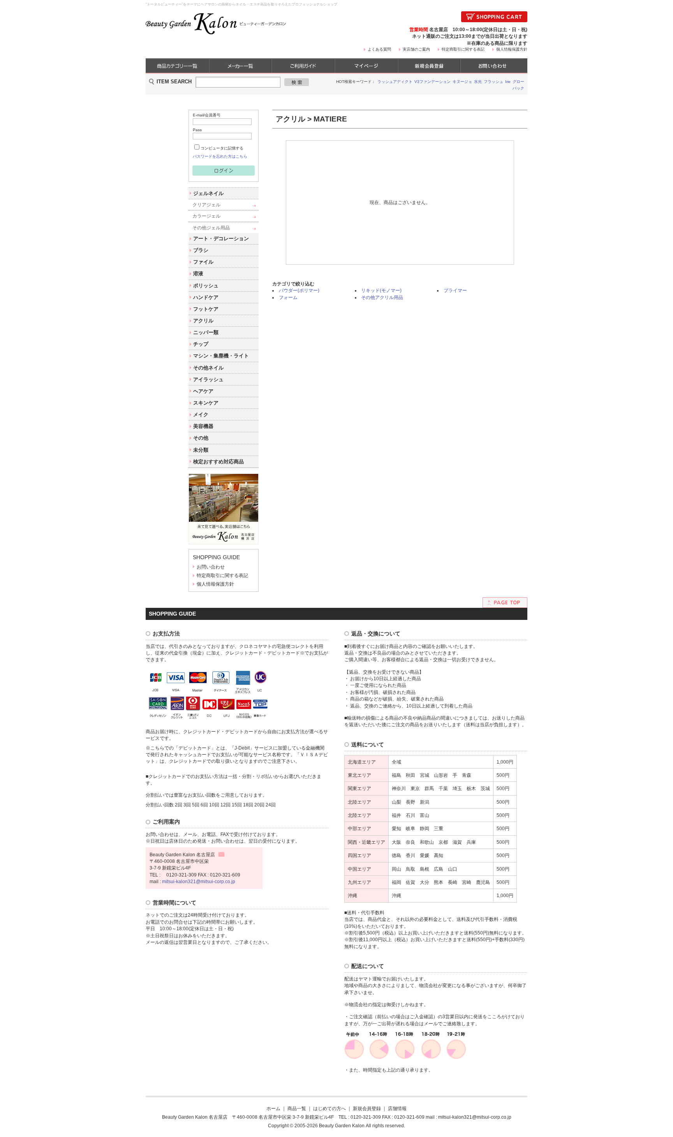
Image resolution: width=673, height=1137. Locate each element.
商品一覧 (296, 1108)
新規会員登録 (367, 1108)
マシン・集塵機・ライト (221, 356)
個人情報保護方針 (511, 49)
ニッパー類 (205, 332)
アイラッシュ (208, 379)
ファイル (203, 262)
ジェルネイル (208, 193)
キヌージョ (462, 81)
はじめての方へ (329, 1108)
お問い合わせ (211, 566)
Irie (508, 81)
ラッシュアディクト (394, 81)
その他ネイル (208, 368)
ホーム (273, 1108)
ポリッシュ (205, 286)
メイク (200, 414)
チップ (200, 344)
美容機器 (203, 426)
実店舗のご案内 (416, 49)
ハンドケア (205, 297)
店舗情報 (397, 1108)
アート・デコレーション (221, 238)
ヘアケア (203, 391)
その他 (200, 438)
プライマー (455, 290)
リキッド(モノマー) (381, 290)
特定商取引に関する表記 (463, 49)
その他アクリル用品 (382, 297)
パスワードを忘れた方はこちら (220, 156)
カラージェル (206, 215)
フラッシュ (493, 81)
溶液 (198, 273)
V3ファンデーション (432, 81)
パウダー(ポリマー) (299, 290)
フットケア (205, 309)
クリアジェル (206, 204)
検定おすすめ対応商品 (218, 462)
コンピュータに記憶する (222, 148)
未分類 (200, 450)
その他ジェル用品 (211, 227)
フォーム (288, 297)
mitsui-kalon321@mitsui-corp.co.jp (198, 881)
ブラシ (200, 250)
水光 (478, 81)
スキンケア (205, 403)
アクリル (203, 321)
